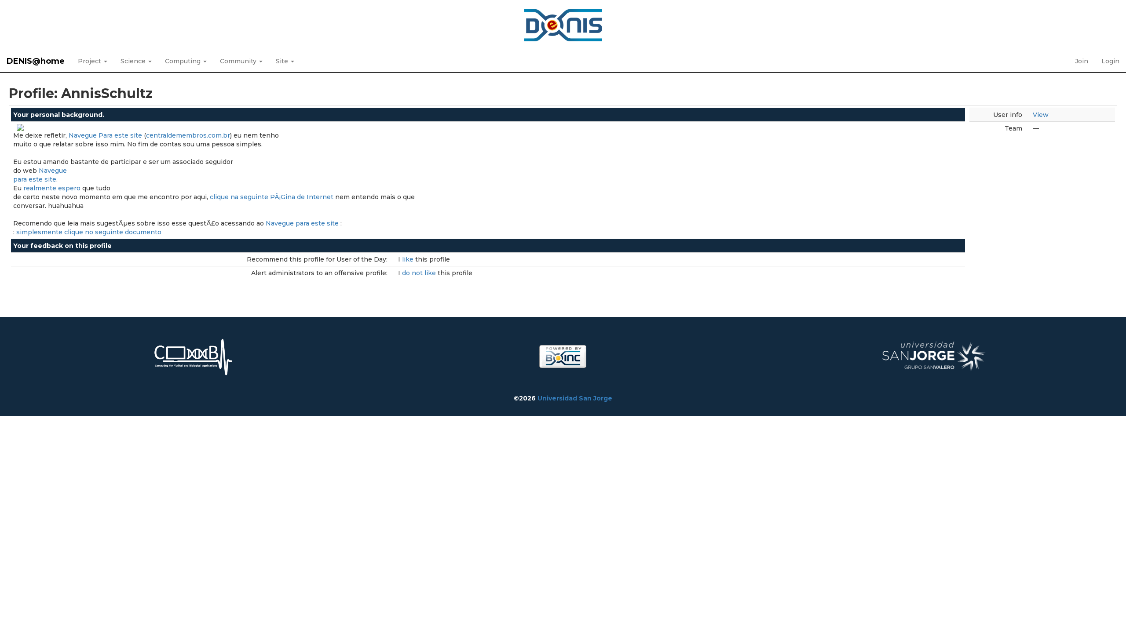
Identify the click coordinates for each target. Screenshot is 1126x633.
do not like (420, 273)
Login (1110, 61)
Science (134, 61)
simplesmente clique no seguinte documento (88, 232)
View (1041, 115)
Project (90, 61)
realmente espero (51, 188)
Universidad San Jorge (574, 398)
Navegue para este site (302, 223)
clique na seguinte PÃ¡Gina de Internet (271, 197)
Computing (183, 61)
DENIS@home (36, 61)
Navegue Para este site (105, 135)
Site (283, 61)
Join (1081, 61)
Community (239, 61)
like (408, 259)
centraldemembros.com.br (188, 135)
